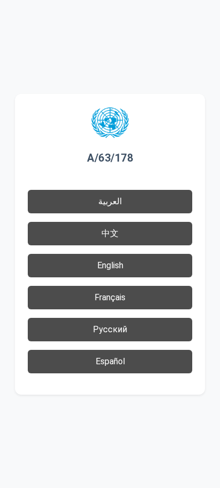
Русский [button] (110, 329)
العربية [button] (110, 201)
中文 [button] (110, 233)
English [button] (110, 265)
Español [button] (110, 361)
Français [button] (110, 297)
